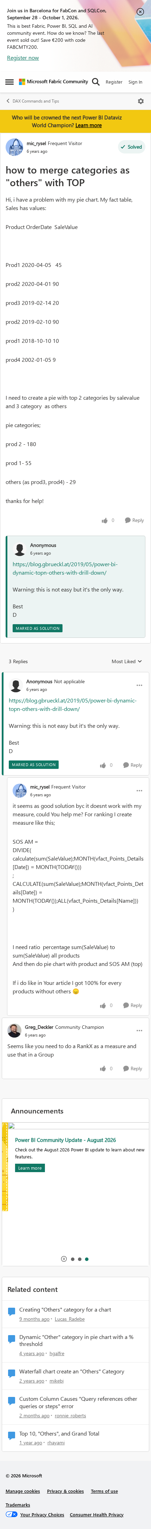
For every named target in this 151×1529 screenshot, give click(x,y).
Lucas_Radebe (70, 1318)
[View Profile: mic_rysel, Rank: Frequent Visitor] (14, 147)
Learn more (89, 125)
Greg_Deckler (39, 1027)
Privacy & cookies (65, 1491)
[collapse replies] (75, 675)
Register (114, 82)
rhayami (56, 1442)
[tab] (72, 1258)
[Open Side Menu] (9, 82)
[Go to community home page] (53, 82)
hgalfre (57, 1353)
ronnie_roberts (70, 1415)
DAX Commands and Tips (36, 101)
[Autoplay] (64, 1258)
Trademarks (18, 1505)
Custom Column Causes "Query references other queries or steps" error (78, 1402)
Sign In (135, 82)
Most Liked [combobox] (127, 661)
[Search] (96, 82)
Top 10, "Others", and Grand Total (59, 1433)
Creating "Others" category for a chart (65, 1309)
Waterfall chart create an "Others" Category (71, 1371)
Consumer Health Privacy (97, 1514)
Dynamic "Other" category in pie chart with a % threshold (76, 1340)
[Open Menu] (141, 101)
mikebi (57, 1380)
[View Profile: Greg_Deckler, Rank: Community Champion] (14, 1031)
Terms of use (104, 1491)
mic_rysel (36, 143)
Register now (23, 57)
